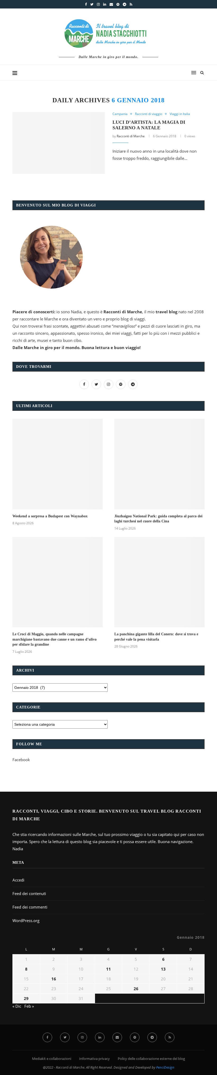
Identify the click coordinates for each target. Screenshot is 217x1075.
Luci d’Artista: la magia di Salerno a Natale (148, 125)
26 (136, 988)
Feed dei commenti (29, 907)
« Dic (16, 1006)
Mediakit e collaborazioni (51, 1058)
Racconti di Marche (131, 136)
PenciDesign (165, 1067)
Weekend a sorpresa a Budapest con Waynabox (50, 516)
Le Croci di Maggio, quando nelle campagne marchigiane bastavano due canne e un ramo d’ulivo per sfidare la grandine (54, 639)
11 (108, 969)
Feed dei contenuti (29, 893)
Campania (120, 114)
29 (26, 998)
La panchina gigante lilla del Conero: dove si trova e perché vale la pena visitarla (156, 636)
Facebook (21, 759)
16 (53, 978)
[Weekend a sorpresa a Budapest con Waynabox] (57, 464)
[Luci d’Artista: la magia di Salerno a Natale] (58, 143)
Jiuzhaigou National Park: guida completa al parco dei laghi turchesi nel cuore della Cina (158, 518)
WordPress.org (25, 920)
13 (163, 969)
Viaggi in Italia (180, 114)
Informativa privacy (94, 1058)
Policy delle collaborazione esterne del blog (151, 1058)
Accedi (18, 880)
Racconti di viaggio (148, 114)
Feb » (29, 1006)
